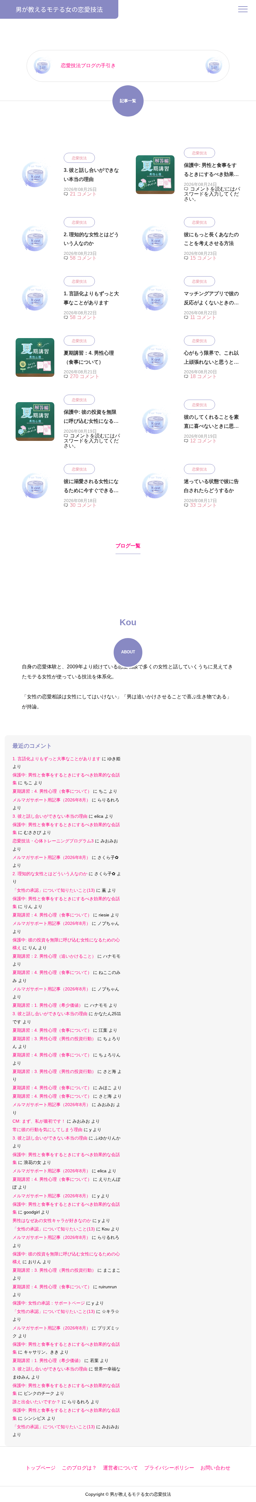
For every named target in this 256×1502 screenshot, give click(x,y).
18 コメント (203, 376)
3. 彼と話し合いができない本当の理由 (49, 816)
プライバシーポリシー (169, 1467)
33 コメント (203, 505)
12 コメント (203, 440)
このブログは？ (79, 1467)
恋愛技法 (79, 158)
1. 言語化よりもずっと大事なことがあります (56, 758)
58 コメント (83, 258)
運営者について (120, 1467)
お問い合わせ (215, 1467)
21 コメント (83, 194)
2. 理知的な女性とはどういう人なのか (49, 873)
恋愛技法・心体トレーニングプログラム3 (53, 840)
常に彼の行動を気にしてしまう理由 (47, 1129)
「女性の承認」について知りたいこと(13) (53, 890)
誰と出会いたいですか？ (36, 1401)
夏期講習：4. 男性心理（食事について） (52, 791)
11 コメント (203, 317)
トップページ (41, 1467)
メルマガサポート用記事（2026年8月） (51, 799)
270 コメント (85, 376)
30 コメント (83, 505)
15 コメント (203, 258)
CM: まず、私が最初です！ (39, 1121)
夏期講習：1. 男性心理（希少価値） (47, 1005)
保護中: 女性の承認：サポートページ (48, 1302)
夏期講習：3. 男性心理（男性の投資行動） (54, 1038)
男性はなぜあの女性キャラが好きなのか (51, 1220)
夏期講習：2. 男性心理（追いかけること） (54, 956)
